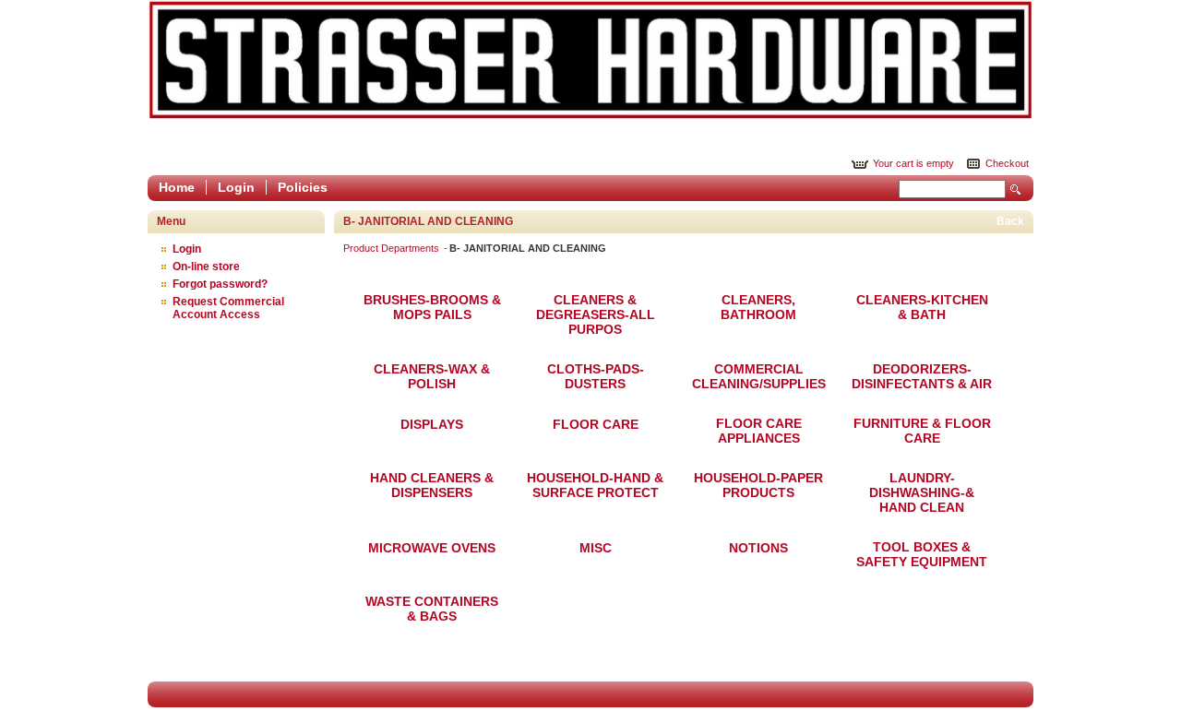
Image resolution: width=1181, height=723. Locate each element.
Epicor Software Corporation (590, 60)
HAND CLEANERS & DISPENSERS (432, 485)
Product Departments (392, 248)
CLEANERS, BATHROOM (758, 307)
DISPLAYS (431, 424)
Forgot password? (220, 284)
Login (236, 187)
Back (1010, 221)
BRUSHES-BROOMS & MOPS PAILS (432, 307)
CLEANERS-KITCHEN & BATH (922, 307)
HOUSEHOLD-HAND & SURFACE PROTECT (595, 485)
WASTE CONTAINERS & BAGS (431, 608)
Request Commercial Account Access (228, 308)
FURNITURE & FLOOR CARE (922, 430)
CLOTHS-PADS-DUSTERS (595, 376)
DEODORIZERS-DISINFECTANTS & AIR (922, 376)
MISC (595, 547)
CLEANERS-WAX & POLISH (432, 376)
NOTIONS (758, 547)
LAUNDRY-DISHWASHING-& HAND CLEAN (921, 492)
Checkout (1007, 163)
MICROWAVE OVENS (431, 547)
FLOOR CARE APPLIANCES (759, 430)
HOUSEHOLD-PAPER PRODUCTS (758, 485)
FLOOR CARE (595, 424)
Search (1015, 189)
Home (177, 187)
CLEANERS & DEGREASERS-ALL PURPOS (595, 314)
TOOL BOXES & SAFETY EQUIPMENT (921, 554)
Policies (303, 187)
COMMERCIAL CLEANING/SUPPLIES (759, 376)
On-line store (206, 266)
